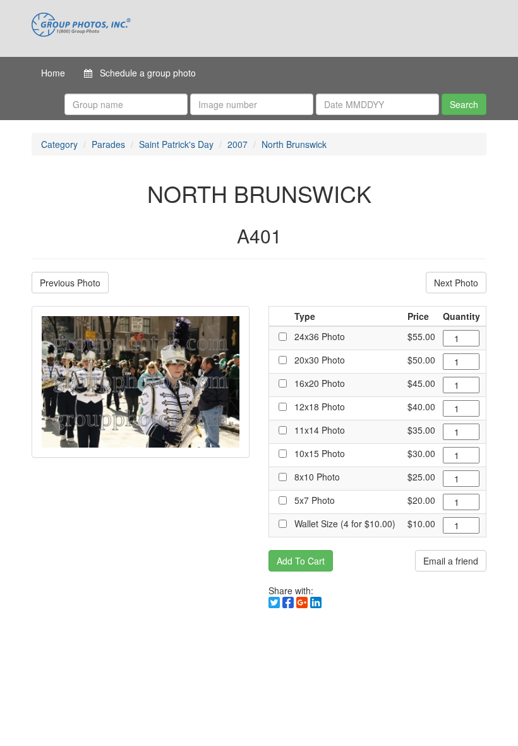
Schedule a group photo (144, 72)
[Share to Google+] (302, 602)
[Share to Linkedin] (316, 602)
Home (53, 72)
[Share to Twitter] (274, 602)
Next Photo (456, 282)
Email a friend (450, 560)
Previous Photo (70, 282)
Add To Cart (301, 560)
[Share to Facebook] (288, 602)
